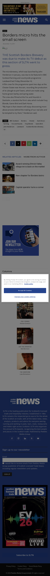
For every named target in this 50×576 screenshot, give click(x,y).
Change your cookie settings (24, 297)
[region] (25, 288)
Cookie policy (28, 284)
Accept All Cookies (25, 290)
